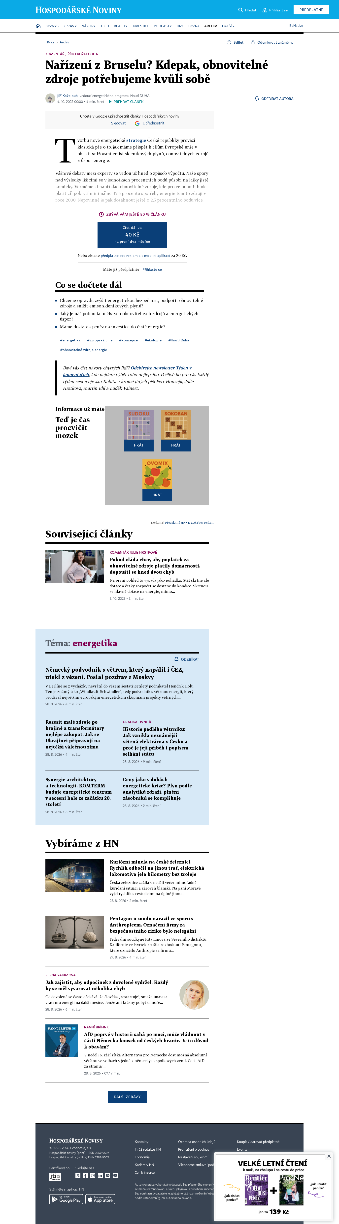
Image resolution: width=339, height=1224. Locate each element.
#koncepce (128, 340)
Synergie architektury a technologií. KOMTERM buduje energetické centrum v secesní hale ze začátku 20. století (78, 792)
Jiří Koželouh (67, 95)
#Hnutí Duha (179, 340)
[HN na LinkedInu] (100, 1175)
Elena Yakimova (60, 975)
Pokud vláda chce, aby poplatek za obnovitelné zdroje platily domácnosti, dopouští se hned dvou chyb (155, 566)
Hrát (139, 445)
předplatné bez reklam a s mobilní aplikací (135, 255)
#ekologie (153, 340)
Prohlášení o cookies (193, 1149)
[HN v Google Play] (66, 1199)
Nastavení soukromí (193, 1157)
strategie (136, 140)
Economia (142, 1157)
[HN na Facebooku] (85, 1175)
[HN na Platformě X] (77, 1175)
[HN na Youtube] (115, 1175)
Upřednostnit (154, 123)
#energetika (70, 340)
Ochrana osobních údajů (196, 1142)
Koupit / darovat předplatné (258, 1142)
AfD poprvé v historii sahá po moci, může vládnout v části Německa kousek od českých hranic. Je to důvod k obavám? (146, 1041)
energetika (95, 644)
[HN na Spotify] (107, 1175)
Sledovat (118, 123)
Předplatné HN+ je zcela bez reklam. (189, 522)
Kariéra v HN (144, 1165)
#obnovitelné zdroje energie (83, 350)
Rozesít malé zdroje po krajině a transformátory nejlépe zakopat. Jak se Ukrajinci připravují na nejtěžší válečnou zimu (74, 734)
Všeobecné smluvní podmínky (200, 1165)
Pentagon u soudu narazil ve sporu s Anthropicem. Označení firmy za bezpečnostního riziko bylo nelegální (153, 925)
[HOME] (38, 26)
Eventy (242, 1149)
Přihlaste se (152, 269)
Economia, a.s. (81, 1148)
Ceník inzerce (145, 1172)
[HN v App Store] (100, 1199)
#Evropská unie (99, 340)
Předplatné (311, 9)
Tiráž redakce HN (148, 1149)
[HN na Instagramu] (92, 1175)
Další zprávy (127, 1097)
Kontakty (141, 1142)
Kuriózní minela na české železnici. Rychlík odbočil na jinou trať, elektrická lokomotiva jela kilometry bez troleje (157, 868)
